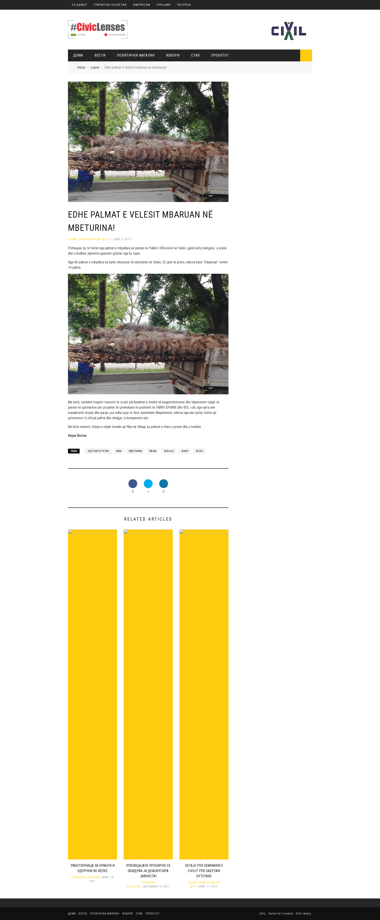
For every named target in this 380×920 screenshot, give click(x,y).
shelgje (169, 451)
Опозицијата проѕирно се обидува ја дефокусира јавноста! (148, 870)
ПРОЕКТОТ (220, 55)
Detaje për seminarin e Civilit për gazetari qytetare (204, 870)
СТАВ (195, 55)
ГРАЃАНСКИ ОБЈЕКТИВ (110, 4)
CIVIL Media (303, 913)
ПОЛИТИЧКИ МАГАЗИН (136, 55)
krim (118, 451)
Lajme (72, 239)
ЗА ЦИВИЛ (79, 4)
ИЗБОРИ (173, 55)
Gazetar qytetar (98, 451)
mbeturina (135, 451)
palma (152, 451)
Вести (100, 55)
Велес (199, 451)
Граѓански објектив (85, 877)
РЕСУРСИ (184, 4)
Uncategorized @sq (93, 239)
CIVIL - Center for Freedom (276, 913)
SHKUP (184, 451)
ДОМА (78, 55)
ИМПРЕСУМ (141, 4)
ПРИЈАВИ (164, 4)
